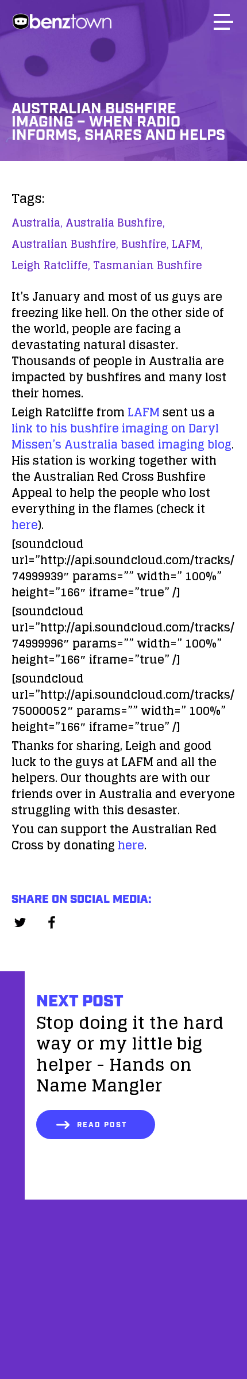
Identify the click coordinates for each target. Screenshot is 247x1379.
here (24, 525)
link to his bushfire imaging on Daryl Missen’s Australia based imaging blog (121, 436)
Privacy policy (123, 1349)
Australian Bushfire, (64, 244)
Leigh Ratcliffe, (50, 265)
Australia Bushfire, (115, 222)
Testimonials (123, 1319)
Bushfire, (145, 244)
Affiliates (124, 1290)
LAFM (144, 412)
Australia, (37, 222)
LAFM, (187, 244)
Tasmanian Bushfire (147, 265)
